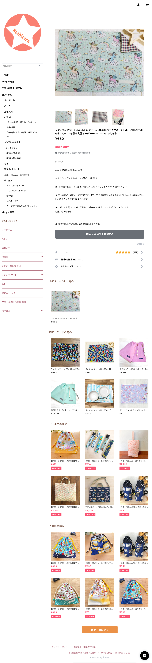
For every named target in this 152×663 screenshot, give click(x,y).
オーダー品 (9, 100)
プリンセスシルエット (16, 190)
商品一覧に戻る (99, 629)
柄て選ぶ (8, 180)
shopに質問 (8, 212)
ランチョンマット (11, 148)
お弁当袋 (11, 127)
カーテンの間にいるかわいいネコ (22, 205)
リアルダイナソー (14, 200)
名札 (6, 163)
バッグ (7, 106)
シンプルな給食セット (14, 142)
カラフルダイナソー (15, 185)
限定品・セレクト (12, 169)
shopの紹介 (8, 81)
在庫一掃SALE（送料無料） (16, 175)
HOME (5, 75)
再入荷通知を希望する (101, 234)
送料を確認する (83, 153)
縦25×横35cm (14, 153)
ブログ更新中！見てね (12, 88)
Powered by (96, 657)
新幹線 (10, 195)
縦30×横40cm (14, 158)
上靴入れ (8, 111)
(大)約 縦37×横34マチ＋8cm (21, 122)
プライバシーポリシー (60, 647)
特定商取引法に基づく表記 (85, 647)
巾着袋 (7, 117)
